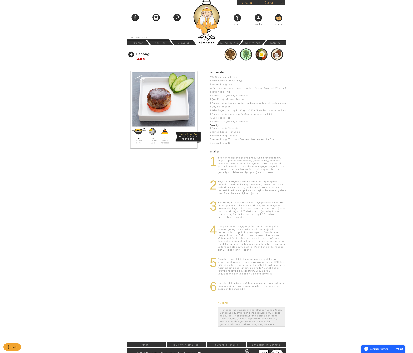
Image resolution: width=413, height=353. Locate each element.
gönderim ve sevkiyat (267, 344)
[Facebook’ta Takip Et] (135, 17)
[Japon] (246, 54)
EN (282, 2)
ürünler (138, 42)
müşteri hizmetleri (186, 344)
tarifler (160, 42)
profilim (258, 24)
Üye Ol (269, 2)
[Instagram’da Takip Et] (156, 17)
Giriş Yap (247, 2)
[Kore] (261, 54)
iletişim (274, 42)
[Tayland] (277, 54)
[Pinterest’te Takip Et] (177, 17)
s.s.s (237, 24)
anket (146, 344)
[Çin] (230, 54)
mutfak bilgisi (229, 42)
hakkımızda (253, 42)
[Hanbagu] (163, 99)
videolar (183, 42)
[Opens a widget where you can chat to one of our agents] (12, 347)
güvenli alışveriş (226, 344)
